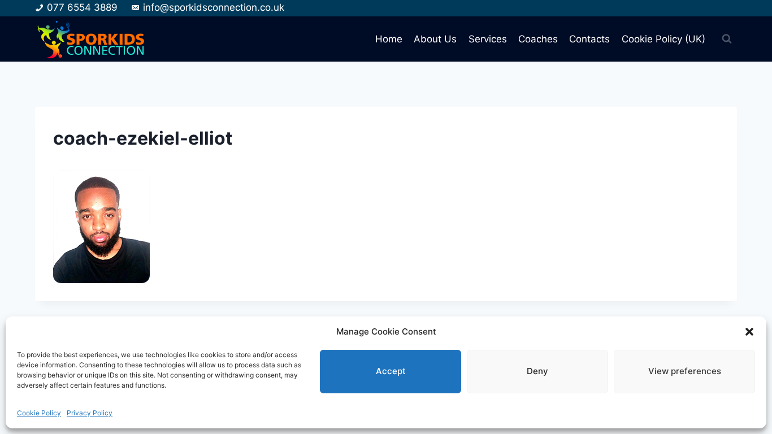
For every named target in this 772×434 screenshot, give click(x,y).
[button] (749, 331)
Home (388, 39)
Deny (537, 371)
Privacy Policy (89, 413)
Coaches (538, 39)
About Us (435, 39)
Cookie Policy (39, 413)
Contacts (589, 39)
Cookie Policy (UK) (663, 39)
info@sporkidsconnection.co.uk (213, 7)
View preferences (684, 371)
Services (488, 39)
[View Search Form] (727, 39)
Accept (391, 371)
